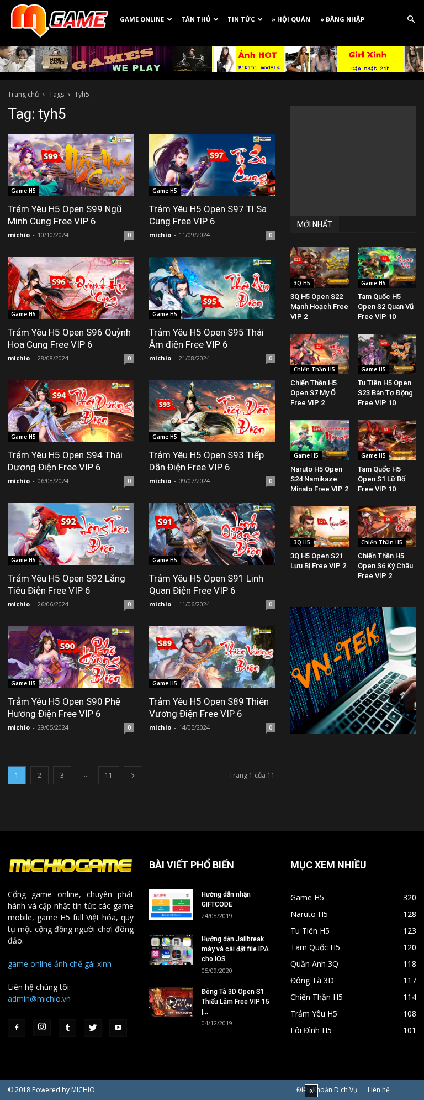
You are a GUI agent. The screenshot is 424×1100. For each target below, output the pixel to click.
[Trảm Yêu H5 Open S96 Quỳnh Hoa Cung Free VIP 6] (71, 288)
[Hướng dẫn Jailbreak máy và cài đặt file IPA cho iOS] (171, 949)
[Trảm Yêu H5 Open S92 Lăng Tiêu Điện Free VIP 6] (71, 534)
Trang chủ (23, 94)
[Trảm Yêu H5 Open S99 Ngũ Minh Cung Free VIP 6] (71, 165)
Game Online (142, 19)
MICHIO (83, 1089)
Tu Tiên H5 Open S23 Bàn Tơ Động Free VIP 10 (385, 393)
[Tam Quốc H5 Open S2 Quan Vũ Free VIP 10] (387, 267)
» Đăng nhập (342, 19)
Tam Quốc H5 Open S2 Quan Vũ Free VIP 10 (386, 306)
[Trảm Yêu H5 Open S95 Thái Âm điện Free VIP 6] (212, 288)
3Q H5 (302, 283)
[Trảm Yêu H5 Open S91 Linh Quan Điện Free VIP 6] (212, 534)
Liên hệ (379, 1089)
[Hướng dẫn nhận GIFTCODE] (171, 904)
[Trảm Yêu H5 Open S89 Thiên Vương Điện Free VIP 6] (212, 657)
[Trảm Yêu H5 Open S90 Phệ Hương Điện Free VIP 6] (71, 657)
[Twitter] (93, 1028)
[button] (411, 19)
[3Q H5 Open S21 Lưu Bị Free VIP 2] (319, 526)
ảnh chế (68, 963)
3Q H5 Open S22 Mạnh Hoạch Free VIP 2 (319, 306)
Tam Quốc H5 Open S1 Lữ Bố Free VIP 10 (381, 479)
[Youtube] (118, 1028)
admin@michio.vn (39, 998)
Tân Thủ (195, 19)
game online (30, 963)
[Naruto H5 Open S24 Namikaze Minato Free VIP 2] (319, 440)
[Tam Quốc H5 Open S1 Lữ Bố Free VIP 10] (387, 440)
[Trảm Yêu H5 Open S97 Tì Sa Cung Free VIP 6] (212, 165)
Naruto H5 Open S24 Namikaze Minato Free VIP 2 (319, 479)
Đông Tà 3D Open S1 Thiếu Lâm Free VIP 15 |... (235, 1001)
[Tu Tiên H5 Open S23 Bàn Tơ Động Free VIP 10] (387, 354)
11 (109, 775)
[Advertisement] (353, 161)
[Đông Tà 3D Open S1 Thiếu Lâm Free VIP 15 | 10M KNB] (171, 1002)
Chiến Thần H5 (314, 369)
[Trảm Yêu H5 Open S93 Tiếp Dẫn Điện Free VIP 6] (212, 411)
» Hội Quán (291, 19)
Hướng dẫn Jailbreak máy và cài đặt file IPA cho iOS (235, 949)
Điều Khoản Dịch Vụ (326, 1089)
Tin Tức (241, 19)
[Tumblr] (67, 1028)
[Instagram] (42, 1027)
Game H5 (23, 191)
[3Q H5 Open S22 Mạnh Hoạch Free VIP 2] (319, 267)
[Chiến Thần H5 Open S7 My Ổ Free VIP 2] (319, 354)
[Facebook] (16, 1028)
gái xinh (98, 963)
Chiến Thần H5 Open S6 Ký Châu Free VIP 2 (385, 566)
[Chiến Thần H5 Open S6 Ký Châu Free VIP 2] (387, 526)
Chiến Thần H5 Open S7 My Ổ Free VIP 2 (313, 393)
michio (19, 235)
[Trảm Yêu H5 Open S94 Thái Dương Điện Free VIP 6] (71, 411)
